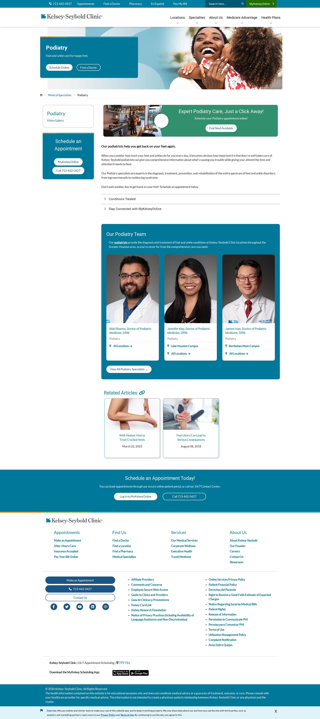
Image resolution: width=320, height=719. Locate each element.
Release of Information (222, 614)
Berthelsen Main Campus (244, 346)
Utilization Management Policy (227, 634)
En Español (157, 4)
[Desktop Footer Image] (74, 521)
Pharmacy (135, 4)
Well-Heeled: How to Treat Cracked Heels (132, 437)
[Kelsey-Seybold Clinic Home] (73, 17)
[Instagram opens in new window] (106, 606)
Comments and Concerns (146, 584)
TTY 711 (124, 663)
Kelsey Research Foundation (148, 610)
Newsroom (236, 562)
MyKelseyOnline (260, 3)
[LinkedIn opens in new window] (92, 606)
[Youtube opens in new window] (80, 606)
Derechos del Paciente (222, 589)
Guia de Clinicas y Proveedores (150, 600)
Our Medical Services (184, 540)
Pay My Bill (180, 4)
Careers (235, 551)
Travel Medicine (181, 556)
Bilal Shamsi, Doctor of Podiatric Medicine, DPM (130, 331)
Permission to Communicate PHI (228, 619)
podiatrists (120, 242)
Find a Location (121, 546)
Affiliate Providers (142, 579)
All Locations (121, 346)
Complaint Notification (222, 640)
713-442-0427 (62, 4)
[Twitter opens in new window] (67, 606)
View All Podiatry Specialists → (129, 369)
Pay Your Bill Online (66, 556)
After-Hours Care (65, 546)
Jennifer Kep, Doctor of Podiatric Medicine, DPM (188, 331)
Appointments (85, 4)
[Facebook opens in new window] (54, 606)
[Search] (242, 4)
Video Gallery (55, 120)
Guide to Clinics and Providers (149, 595)
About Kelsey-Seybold (243, 540)
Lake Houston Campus (184, 346)
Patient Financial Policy (223, 584)
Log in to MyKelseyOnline (135, 496)
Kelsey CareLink (141, 605)
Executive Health (181, 551)
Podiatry (82, 95)
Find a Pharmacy (122, 551)
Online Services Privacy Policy (227, 579)
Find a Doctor (112, 4)
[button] (190, 199)
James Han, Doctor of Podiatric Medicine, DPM (245, 331)
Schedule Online (59, 67)
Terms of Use (216, 629)
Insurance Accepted (66, 551)
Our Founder (238, 546)
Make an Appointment (67, 540)
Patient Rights (217, 609)
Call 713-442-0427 (68, 170)
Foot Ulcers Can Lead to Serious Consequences (191, 437)
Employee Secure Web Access (149, 589)
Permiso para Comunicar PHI (226, 624)
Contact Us (236, 556)
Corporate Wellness (183, 546)
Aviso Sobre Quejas (220, 645)
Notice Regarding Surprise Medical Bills (233, 604)
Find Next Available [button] (221, 128)
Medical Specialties (59, 95)
